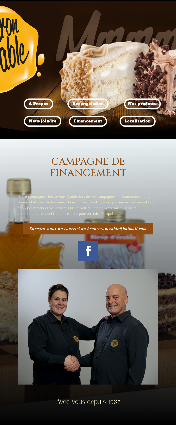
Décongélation (88, 103)
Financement (88, 121)
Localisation (137, 121)
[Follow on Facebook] (88, 251)
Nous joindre (42, 121)
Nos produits (142, 103)
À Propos (38, 103)
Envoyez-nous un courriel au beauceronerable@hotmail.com (88, 228)
